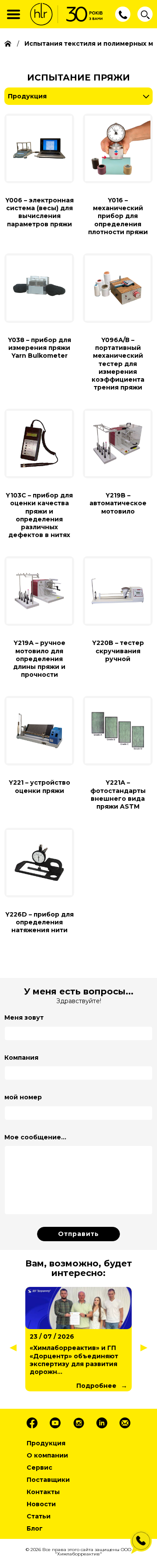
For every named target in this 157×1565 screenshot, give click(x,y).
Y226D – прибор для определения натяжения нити (39, 922)
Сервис (39, 1467)
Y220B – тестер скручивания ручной (118, 650)
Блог (35, 1528)
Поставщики (48, 1480)
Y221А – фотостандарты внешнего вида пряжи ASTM (118, 794)
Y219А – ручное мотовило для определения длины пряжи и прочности (39, 658)
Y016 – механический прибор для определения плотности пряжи (118, 216)
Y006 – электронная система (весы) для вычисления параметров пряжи (39, 212)
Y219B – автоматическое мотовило (118, 503)
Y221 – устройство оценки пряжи (39, 786)
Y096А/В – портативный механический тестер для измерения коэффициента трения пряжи (118, 363)
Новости (41, 1504)
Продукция (27, 96)
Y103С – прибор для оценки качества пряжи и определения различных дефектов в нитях (39, 515)
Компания (21, 1057)
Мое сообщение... (35, 1137)
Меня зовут (24, 1017)
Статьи (39, 1516)
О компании (47, 1455)
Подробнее (96, 1386)
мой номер (23, 1097)
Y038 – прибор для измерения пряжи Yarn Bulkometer (39, 347)
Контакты (43, 1492)
